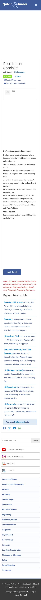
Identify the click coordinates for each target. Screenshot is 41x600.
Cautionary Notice (9, 584)
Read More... (30, 290)
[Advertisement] (20, 37)
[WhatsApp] (19, 428)
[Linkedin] (14, 428)
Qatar (19, 77)
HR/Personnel (19, 72)
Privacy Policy (11, 587)
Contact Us (22, 587)
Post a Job (22, 584)
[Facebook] (4, 428)
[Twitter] (9, 428)
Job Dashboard (33, 584)
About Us (31, 587)
